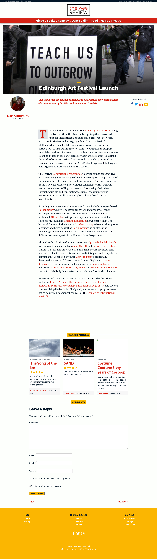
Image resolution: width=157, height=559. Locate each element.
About (27, 518)
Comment (34, 423)
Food (94, 20)
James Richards (100, 264)
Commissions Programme (67, 173)
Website (32, 471)
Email (32, 463)
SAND (69, 363)
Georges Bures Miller (104, 246)
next (32, 501)
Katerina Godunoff (38, 390)
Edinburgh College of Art (90, 285)
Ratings (129, 521)
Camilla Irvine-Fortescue (18, 115)
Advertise (78, 521)
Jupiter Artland (58, 282)
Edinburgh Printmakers (104, 267)
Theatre (116, 20)
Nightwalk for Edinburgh (102, 242)
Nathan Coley (46, 209)
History (27, 521)
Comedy (63, 20)
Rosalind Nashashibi (75, 220)
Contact (78, 524)
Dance (76, 20)
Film (85, 20)
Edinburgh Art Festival (97, 130)
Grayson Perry (84, 256)
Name (32, 455)
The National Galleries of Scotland (88, 282)
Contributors (129, 518)
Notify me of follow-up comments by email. (50, 478)
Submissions (129, 524)
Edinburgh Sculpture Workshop (56, 285)
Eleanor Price (104, 393)
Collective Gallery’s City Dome (68, 267)
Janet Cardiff (79, 246)
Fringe (40, 20)
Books (51, 20)
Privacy (78, 518)
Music (104, 20)
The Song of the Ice (43, 365)
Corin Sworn (80, 227)
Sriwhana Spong (84, 224)
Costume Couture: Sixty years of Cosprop (111, 367)
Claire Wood (69, 393)
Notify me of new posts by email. (46, 486)
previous (122, 501)
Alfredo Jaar (57, 217)
